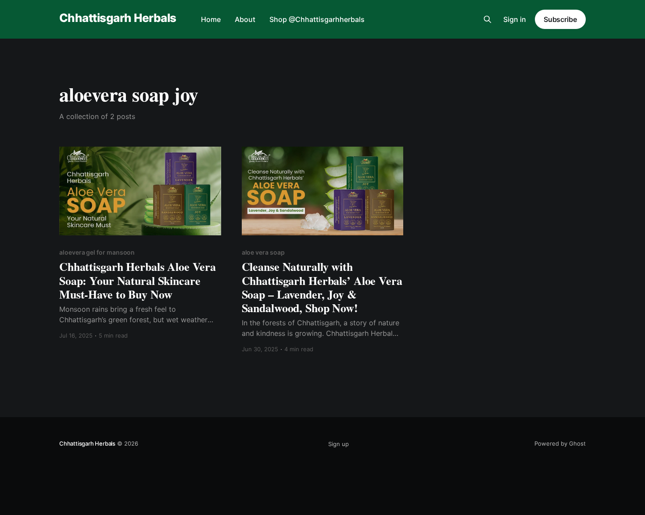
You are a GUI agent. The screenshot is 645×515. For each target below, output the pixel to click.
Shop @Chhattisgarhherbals (317, 19)
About (245, 19)
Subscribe (560, 19)
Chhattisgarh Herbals (117, 18)
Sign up (338, 443)
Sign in (514, 19)
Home (211, 19)
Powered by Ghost (560, 443)
